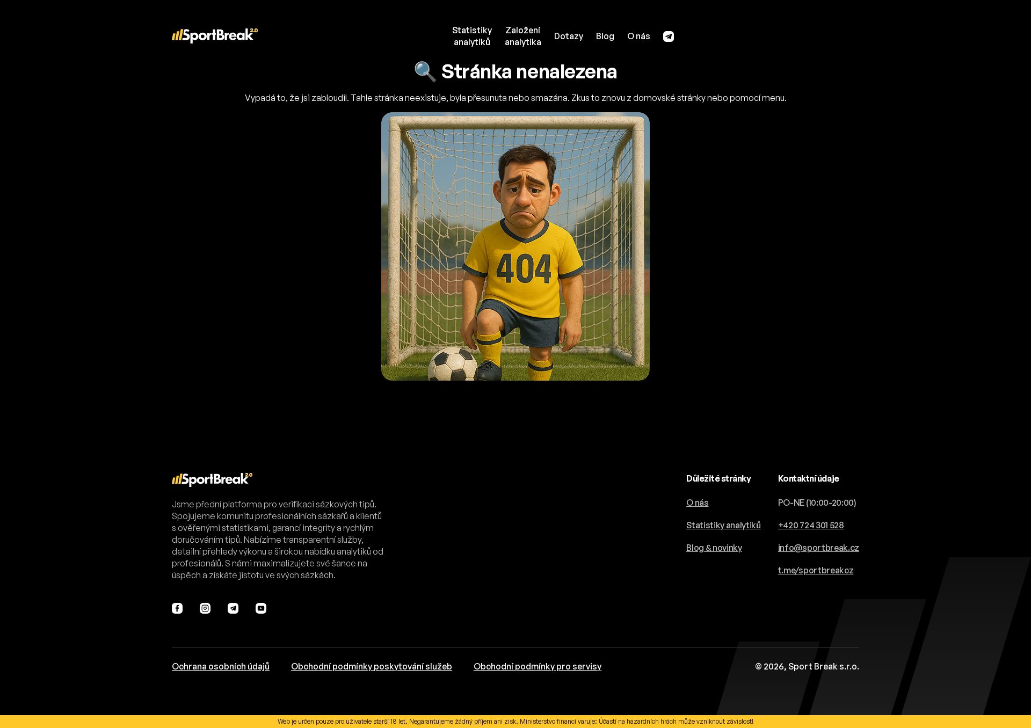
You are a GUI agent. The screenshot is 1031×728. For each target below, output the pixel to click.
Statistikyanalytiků (472, 36)
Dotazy (568, 36)
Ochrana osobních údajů (221, 666)
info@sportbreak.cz (818, 547)
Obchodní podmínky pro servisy (537, 666)
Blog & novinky (714, 547)
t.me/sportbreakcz (816, 570)
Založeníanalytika (523, 36)
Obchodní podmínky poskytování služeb (371, 666)
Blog (605, 36)
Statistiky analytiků (723, 525)
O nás (638, 36)
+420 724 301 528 (811, 525)
